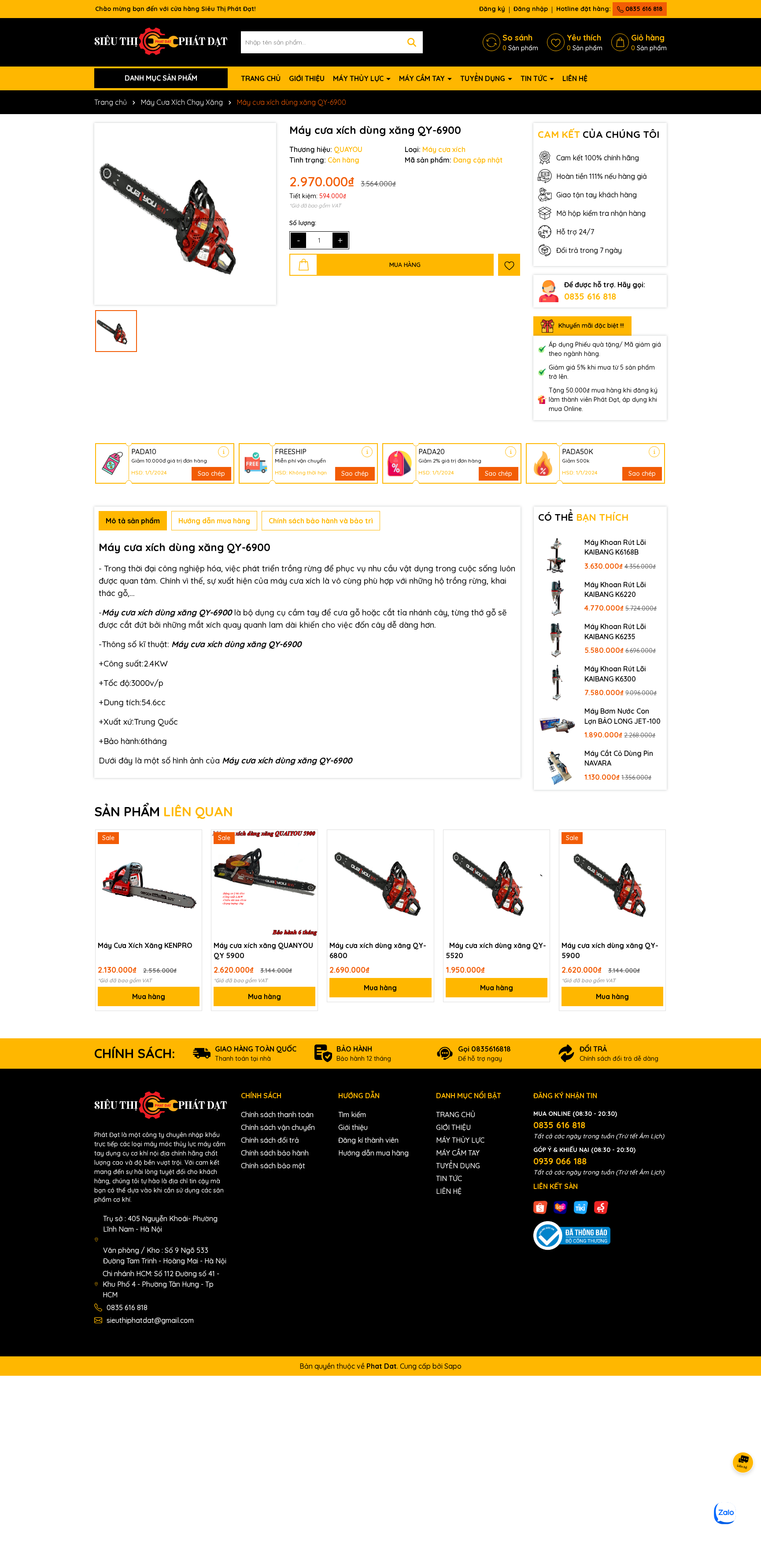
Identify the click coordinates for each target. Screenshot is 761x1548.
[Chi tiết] (223, 451)
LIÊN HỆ (574, 78)
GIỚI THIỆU (307, 78)
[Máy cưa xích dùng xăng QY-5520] (496, 883)
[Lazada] (561, 1207)
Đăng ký (492, 9)
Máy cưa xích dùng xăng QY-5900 (610, 950)
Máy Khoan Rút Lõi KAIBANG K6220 (615, 589)
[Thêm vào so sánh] (192, 855)
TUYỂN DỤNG (483, 78)
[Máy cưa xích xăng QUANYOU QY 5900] (264, 883)
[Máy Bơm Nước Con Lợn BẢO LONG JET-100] (557, 724)
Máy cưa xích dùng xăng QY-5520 (496, 950)
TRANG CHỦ (261, 78)
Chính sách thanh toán (277, 1114)
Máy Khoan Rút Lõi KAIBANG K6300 (615, 673)
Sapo (453, 1366)
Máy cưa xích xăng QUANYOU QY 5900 (263, 950)
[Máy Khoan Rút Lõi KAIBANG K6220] (557, 598)
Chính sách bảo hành (275, 1152)
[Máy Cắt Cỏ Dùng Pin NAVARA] (557, 766)
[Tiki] (581, 1207)
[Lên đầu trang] (743, 1495)
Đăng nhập (530, 9)
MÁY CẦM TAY (423, 78)
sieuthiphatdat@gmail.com (150, 1320)
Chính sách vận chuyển (278, 1127)
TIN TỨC (535, 78)
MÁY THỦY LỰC (359, 78)
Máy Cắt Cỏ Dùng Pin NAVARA (618, 758)
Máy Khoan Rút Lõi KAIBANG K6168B (615, 547)
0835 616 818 (643, 9)
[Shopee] (540, 1207)
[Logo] (161, 41)
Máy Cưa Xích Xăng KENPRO (145, 945)
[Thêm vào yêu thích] (509, 265)
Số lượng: (302, 223)
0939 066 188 (560, 1161)
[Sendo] (601, 1207)
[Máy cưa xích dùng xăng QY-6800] (380, 883)
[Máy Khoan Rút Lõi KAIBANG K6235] (557, 640)
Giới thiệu (353, 1127)
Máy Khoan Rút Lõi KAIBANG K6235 (615, 631)
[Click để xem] (185, 214)
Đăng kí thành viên (368, 1140)
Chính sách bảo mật (273, 1165)
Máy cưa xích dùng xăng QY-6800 (377, 950)
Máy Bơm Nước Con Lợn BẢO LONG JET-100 (622, 716)
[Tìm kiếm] (412, 42)
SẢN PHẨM (163, 811)
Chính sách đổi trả (270, 1140)
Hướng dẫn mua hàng (373, 1152)
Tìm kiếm (352, 1114)
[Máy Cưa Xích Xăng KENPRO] (149, 883)
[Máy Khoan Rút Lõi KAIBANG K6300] (557, 682)
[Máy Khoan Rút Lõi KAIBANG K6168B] (557, 555)
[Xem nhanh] (192, 870)
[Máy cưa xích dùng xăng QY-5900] (612, 883)
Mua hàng (148, 996)
